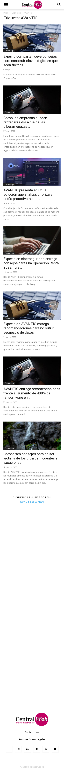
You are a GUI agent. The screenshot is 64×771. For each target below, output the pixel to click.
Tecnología (9, 50)
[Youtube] (55, 749)
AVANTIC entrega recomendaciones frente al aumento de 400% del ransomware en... (31, 393)
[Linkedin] (27, 749)
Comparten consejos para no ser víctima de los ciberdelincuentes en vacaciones (31, 458)
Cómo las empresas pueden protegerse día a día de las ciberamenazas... (25, 122)
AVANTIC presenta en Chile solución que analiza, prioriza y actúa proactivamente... (27, 194)
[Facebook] (9, 749)
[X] (45, 749)
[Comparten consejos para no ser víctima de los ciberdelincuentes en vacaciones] (32, 436)
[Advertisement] (32, 673)
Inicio (6, 12)
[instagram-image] (16, 522)
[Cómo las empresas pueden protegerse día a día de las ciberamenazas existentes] (32, 99)
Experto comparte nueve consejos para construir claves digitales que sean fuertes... (30, 60)
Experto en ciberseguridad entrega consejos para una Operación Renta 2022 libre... (31, 263)
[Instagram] (18, 749)
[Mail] (36, 749)
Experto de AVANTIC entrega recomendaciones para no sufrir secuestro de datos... (28, 328)
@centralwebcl (32, 502)
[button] (5, 4)
